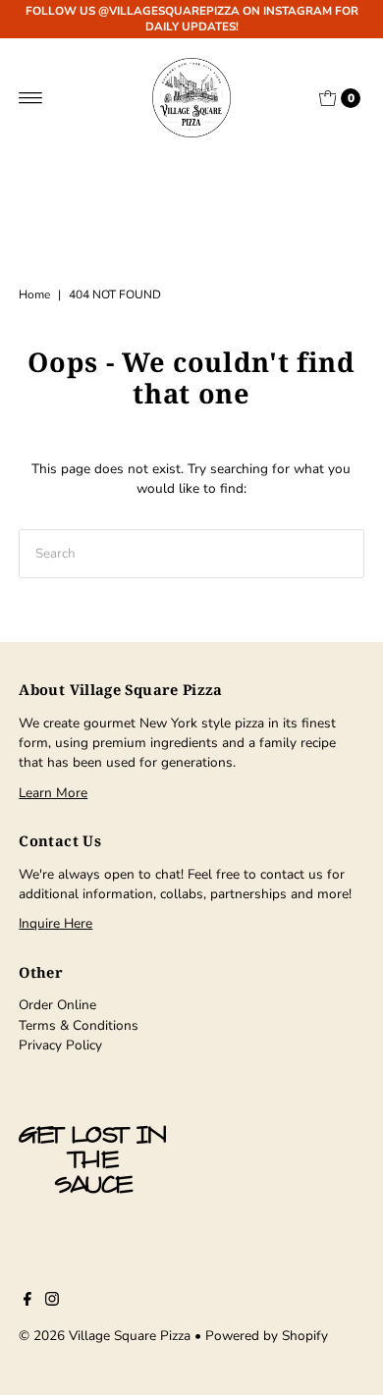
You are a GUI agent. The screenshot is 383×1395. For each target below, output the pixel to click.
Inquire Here (55, 923)
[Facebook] (27, 1301)
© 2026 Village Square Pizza (105, 1335)
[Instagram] (52, 1301)
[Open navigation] (31, 98)
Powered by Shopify (266, 1335)
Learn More (53, 792)
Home (34, 294)
